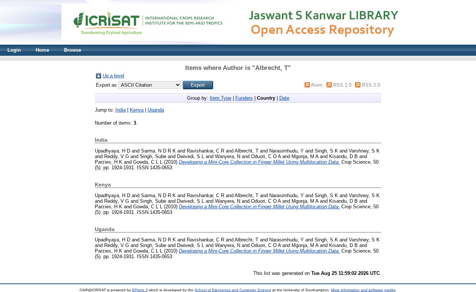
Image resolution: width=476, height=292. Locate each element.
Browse (72, 50)
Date (284, 98)
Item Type (220, 98)
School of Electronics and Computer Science (232, 290)
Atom (316, 85)
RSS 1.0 (342, 85)
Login (14, 50)
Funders (244, 98)
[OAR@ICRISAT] (238, 43)
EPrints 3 (140, 290)
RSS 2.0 (371, 85)
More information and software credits (363, 290)
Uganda (156, 110)
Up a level (113, 75)
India (120, 110)
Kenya (137, 110)
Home (42, 50)
